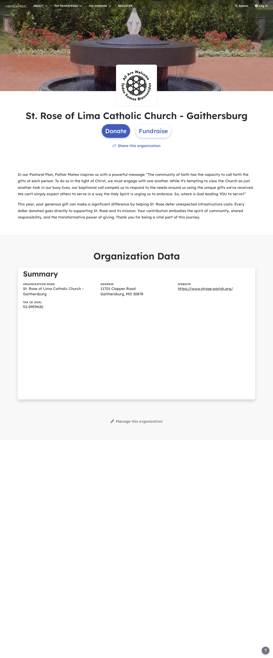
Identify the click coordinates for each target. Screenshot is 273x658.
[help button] (265, 650)
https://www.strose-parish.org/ (205, 288)
